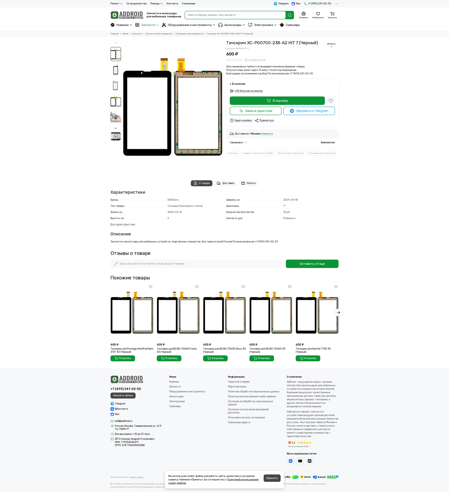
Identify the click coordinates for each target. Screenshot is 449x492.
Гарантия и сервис (239, 381)
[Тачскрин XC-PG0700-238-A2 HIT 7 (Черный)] (173, 106)
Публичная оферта (239, 422)
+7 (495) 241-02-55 (319, 3)
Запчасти (148, 25)
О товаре (204, 183)
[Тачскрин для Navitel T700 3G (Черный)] (317, 312)
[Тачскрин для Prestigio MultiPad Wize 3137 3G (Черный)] (131, 312)
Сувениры (293, 25)
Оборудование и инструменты (190, 25)
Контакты (172, 3)
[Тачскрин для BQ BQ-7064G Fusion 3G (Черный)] (178, 312)
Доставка (228, 183)
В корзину (280, 101)
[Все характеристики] (122, 224)
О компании (188, 3)
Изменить (267, 134)
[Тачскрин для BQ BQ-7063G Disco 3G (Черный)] (224, 312)
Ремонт (114, 3)
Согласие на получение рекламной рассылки (248, 411)
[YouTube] (300, 461)
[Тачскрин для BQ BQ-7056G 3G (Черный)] (270, 312)
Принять (272, 478)
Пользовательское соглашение (246, 417)
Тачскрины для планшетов (189, 33)
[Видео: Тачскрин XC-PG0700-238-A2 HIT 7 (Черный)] (115, 136)
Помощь (155, 3)
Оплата (251, 183)
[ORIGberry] (331, 45)
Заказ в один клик (258, 111)
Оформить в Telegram (312, 111)
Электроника (263, 25)
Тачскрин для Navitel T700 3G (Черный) (313, 350)
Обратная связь (237, 386)
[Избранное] (331, 100)
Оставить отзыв (312, 264)
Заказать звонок (123, 395)
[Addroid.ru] (126, 15)
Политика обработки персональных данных (254, 391)
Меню (125, 33)
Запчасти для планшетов (159, 33)
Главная (114, 33)
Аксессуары (233, 25)
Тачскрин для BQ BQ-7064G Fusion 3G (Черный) (177, 350)
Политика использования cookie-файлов (252, 396)
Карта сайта (136, 477)
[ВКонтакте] (290, 461)
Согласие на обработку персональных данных (250, 403)
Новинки (122, 25)
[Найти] (290, 15)
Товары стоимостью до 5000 (258, 153)
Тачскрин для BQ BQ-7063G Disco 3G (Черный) (224, 350)
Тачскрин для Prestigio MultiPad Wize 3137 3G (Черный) (131, 350)
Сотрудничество (136, 3)
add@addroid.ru (123, 421)
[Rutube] (309, 461)
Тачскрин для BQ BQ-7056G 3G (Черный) (267, 350)
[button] (124, 107)
